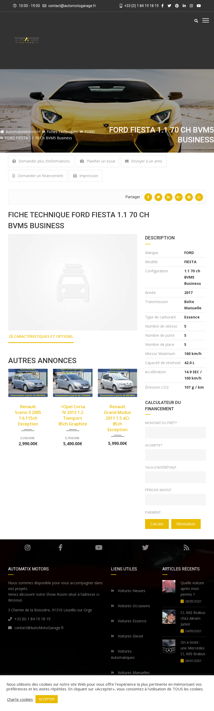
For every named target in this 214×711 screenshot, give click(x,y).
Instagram (27, 547)
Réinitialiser (185, 523)
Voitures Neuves (131, 590)
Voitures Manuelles (133, 672)
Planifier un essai (101, 161)
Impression (88, 175)
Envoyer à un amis (146, 161)
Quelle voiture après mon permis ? (192, 588)
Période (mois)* (158, 489)
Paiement (153, 512)
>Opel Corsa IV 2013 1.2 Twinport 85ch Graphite (72, 415)
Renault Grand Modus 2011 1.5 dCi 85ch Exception (117, 418)
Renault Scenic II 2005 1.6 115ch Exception (28, 415)
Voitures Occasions (133, 605)
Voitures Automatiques (123, 654)
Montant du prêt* (161, 422)
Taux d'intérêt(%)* (160, 467)
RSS (186, 547)
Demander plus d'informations (44, 161)
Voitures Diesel (130, 636)
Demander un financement (40, 175)
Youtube (98, 547)
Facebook (60, 547)
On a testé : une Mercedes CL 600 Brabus (193, 648)
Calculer (157, 523)
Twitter (145, 547)
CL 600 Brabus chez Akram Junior (193, 618)
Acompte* (153, 445)
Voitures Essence (131, 620)
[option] (72, 282)
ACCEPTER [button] (47, 699)
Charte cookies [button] (20, 699)
